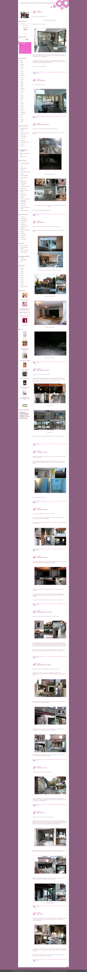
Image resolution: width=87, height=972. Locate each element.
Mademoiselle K (23, 195)
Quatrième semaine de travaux (44, 612)
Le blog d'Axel (23, 222)
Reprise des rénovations (42, 124)
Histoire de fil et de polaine (25, 171)
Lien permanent (48, 72)
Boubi (21, 153)
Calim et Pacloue (24, 168)
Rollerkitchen (23, 203)
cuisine (21, 413)
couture (21, 416)
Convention (23, 75)
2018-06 (22, 268)
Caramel (22, 66)
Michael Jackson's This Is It (25, 316)
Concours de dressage (25, 133)
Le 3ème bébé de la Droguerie (24, 360)
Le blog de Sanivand (24, 226)
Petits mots (23, 110)
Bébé (21, 60)
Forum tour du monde (24, 250)
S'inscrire (26, 25)
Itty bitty (22, 173)
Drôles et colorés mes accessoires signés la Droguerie (25, 349)
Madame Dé (23, 193)
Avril (25, 156)
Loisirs (22, 99)
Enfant (22, 86)
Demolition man (40, 812)
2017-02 (22, 271)
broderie (27, 413)
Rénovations (23, 112)
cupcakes (27, 416)
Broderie (22, 64)
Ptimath (22, 231)
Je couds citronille (24, 177)
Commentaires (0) (55, 361)
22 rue (22, 166)
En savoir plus (64, 970)
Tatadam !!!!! (39, 12)
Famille (22, 92)
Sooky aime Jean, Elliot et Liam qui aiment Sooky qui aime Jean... (38, 3)
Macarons (22, 103)
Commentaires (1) (55, 116)
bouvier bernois (22, 417)
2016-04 (22, 284)
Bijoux (22, 62)
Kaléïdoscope (23, 181)
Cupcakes (25, 338)
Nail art (22, 108)
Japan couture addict (24, 175)
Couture (22, 79)
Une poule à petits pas (25, 210)
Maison (22, 105)
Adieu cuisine (39, 914)
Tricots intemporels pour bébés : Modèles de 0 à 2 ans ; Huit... (24, 398)
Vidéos (22, 121)
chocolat (21, 414)
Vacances (22, 119)
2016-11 (22, 277)
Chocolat (22, 71)
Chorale (22, 73)
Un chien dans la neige (25, 142)
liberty (26, 418)
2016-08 (22, 281)
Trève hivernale (40, 222)
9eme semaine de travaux (42, 370)
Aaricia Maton (23, 235)
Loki (21, 101)
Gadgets (22, 95)
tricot (26, 415)
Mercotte (22, 197)
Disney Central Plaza (24, 245)
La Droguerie (23, 184)
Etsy (21, 261)
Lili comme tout (23, 188)
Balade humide (23, 134)
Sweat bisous (23, 140)
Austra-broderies (24, 136)
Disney (22, 84)
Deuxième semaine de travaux (43, 664)
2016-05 (22, 282)
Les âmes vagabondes (25, 369)
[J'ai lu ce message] (85, 970)
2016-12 (22, 275)
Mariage (22, 106)
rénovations (22, 412)
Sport (22, 116)
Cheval (22, 68)
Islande (22, 97)
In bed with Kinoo (24, 220)
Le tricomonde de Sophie (25, 186)
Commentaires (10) (55, 72)
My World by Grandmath (25, 229)
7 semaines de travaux (42, 509)
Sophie (21, 156)
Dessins (22, 82)
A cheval (22, 131)
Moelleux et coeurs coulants (25, 378)
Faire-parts (23, 90)
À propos (24, 33)
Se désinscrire (26, 27)
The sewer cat (23, 205)
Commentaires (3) (55, 759)
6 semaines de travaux (42, 557)
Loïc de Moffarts (23, 239)
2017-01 (22, 273)
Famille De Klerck (24, 218)
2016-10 (22, 279)
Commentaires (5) (55, 214)
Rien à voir (22, 114)
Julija (21, 179)
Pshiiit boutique (23, 259)
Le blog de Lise (23, 224)
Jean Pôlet (22, 237)
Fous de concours (24, 252)
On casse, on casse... (41, 767)
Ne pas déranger (40, 80)
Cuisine (22, 81)
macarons (21, 418)
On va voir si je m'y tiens (25, 198)
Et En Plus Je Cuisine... (25, 299)
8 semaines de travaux (42, 452)
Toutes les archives (24, 286)
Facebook (37, 73)
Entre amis (23, 88)
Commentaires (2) (55, 443)
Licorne (22, 144)
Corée (22, 77)
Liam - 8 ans (23, 138)
